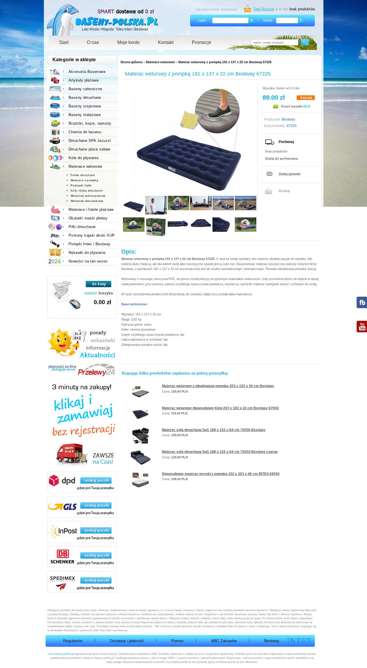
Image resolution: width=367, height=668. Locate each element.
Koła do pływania (83, 158)
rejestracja (229, 9)
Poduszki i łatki (81, 185)
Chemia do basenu (85, 132)
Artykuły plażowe (84, 80)
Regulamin (73, 640)
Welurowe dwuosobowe (87, 200)
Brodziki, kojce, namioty (90, 123)
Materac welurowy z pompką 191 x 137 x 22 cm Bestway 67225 (225, 62)
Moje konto (128, 42)
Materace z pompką (84, 180)
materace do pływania (220, 622)
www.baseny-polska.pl (61, 653)
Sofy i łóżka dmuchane (86, 190)
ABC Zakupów (224, 640)
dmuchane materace (141, 626)
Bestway (271, 640)
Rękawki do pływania (87, 252)
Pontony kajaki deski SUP (92, 235)
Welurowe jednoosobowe (88, 195)
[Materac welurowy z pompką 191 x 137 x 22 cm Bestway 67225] (189, 137)
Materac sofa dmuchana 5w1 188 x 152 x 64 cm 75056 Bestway (214, 430)
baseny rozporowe (206, 610)
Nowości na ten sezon (88, 261)
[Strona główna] (103, 20)
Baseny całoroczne (85, 89)
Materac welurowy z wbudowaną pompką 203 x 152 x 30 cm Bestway (218, 386)
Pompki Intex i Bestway (90, 244)
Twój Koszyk (263, 9)
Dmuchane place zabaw (89, 149)
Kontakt (165, 42)
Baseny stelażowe (85, 115)
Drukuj (284, 191)
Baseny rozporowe (85, 106)
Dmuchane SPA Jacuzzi (90, 140)
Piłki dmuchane (82, 227)
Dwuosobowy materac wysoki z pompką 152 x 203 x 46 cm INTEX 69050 (221, 474)
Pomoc (177, 640)
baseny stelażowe (184, 610)
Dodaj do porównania (281, 158)
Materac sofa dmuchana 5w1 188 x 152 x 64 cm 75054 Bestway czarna (220, 452)
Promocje (201, 42)
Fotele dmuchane (83, 175)
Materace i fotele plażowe (91, 209)
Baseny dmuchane (85, 97)
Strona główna (131, 62)
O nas (93, 42)
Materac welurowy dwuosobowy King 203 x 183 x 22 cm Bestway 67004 (220, 408)
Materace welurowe (160, 62)
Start (64, 42)
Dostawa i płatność (127, 640)
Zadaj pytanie (289, 174)
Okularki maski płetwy (88, 218)
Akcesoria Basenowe (87, 71)
